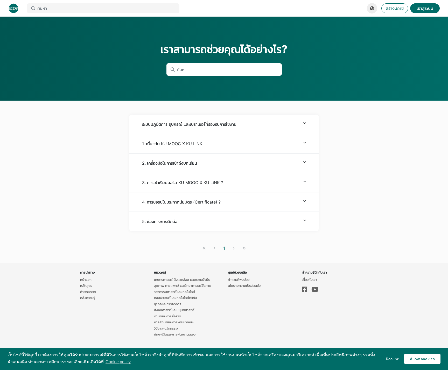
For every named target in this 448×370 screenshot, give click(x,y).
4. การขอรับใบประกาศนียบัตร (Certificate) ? (181, 202)
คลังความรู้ (87, 298)
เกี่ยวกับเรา (309, 279)
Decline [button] (392, 359)
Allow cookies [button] (422, 359)
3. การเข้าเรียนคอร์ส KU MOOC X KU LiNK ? (182, 182)
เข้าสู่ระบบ (425, 8)
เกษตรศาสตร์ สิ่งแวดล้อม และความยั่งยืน (182, 279)
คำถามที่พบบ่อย (239, 279)
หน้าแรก (86, 279)
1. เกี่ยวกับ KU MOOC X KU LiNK (172, 143)
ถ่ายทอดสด (88, 292)
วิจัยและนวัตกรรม (166, 328)
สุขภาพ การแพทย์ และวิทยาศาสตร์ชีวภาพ (182, 285)
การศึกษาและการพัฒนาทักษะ (174, 322)
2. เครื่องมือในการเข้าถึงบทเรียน (169, 163)
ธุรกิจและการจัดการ (167, 304)
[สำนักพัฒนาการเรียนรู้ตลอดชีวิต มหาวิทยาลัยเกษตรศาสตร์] (15, 8)
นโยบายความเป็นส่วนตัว (244, 285)
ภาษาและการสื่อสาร (167, 316)
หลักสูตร (86, 285)
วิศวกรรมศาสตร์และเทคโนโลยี (174, 292)
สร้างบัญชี (395, 8)
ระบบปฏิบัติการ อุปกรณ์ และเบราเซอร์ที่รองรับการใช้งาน (189, 124)
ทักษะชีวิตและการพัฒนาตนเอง (174, 334)
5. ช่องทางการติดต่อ (159, 221)
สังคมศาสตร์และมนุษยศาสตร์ (174, 310)
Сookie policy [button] (118, 362)
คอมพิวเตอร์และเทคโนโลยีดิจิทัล (175, 298)
